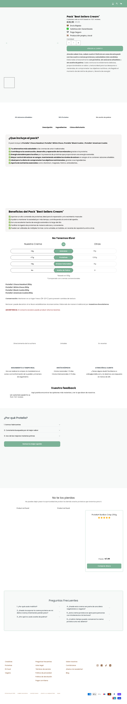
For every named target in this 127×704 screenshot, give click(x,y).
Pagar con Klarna (42, 680)
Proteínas (8, 665)
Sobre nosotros (71, 662)
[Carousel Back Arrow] (7, 43)
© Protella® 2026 (10, 693)
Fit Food (8, 669)
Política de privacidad (44, 673)
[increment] (78, 43)
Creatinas (8, 662)
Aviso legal (39, 665)
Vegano (8, 673)
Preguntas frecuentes (44, 662)
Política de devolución (44, 677)
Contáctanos (71, 665)
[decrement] (69, 43)
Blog (67, 673)
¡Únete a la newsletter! (74, 669)
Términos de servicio (43, 669)
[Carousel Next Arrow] (57, 43)
